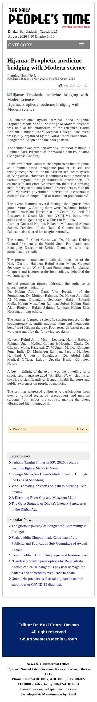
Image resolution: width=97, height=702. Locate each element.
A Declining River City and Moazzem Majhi (44, 497)
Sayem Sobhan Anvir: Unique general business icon (50, 555)
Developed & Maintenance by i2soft (48, 694)
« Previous (18, 429)
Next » (82, 429)
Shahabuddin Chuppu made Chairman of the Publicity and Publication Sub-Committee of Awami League (49, 543)
